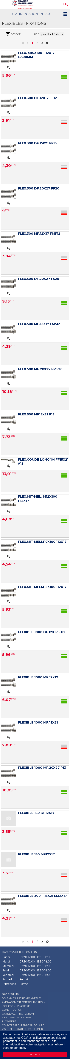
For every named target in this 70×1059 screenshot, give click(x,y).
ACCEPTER (35, 1054)
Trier (35, 34)
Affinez (16, 34)
